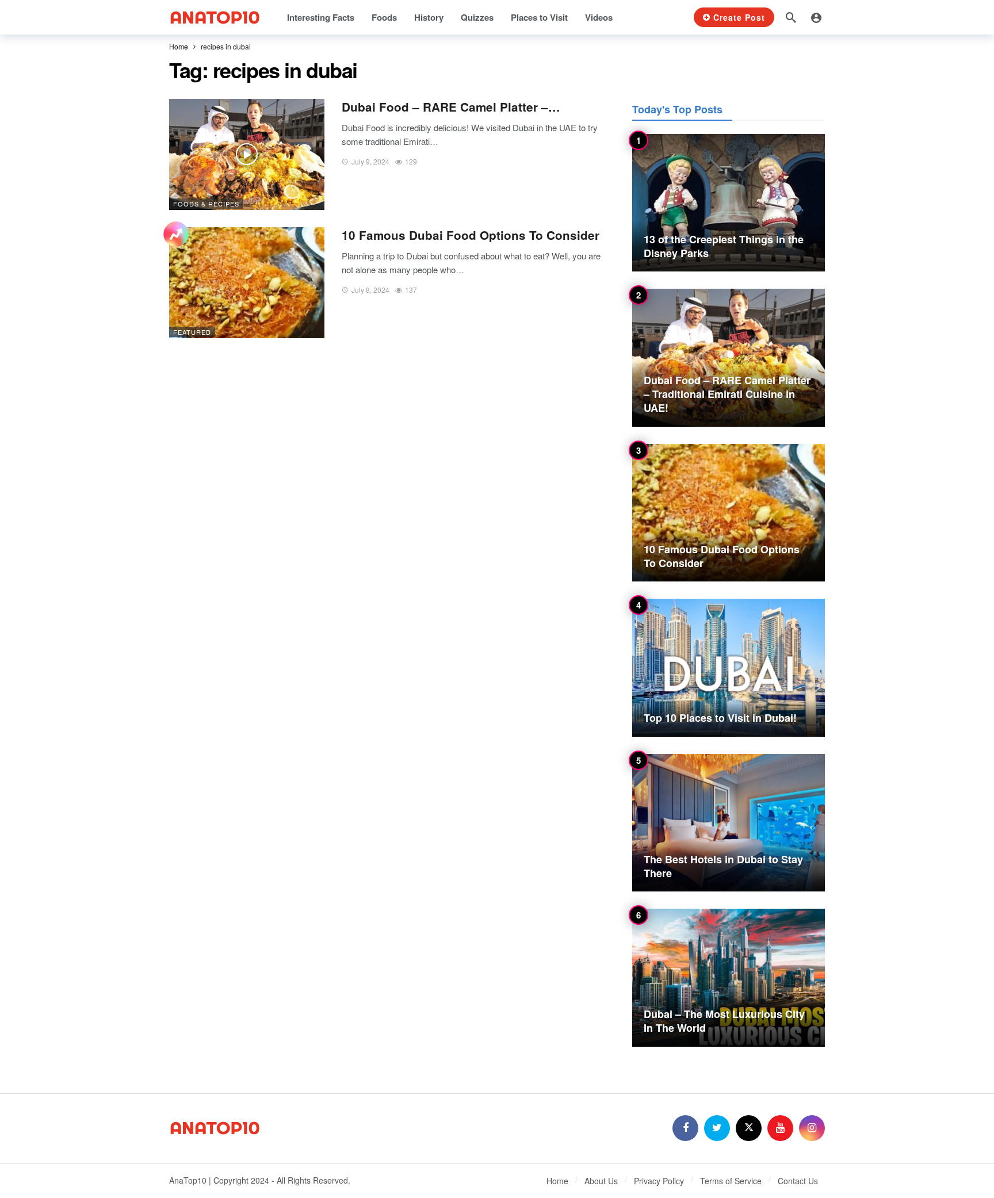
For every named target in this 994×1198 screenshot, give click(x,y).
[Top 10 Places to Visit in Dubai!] (728, 668)
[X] (749, 1128)
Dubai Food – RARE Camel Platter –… (451, 106)
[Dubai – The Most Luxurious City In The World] (728, 978)
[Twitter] (717, 1128)
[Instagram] (812, 1128)
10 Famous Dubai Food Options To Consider (470, 235)
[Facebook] (685, 1128)
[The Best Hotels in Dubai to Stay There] (728, 823)
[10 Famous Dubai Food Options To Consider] (246, 282)
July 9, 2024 (370, 161)
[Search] (791, 17)
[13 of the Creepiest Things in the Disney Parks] (728, 203)
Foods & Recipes (206, 203)
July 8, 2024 (370, 289)
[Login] (816, 17)
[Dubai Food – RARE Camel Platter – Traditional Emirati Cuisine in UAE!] (246, 154)
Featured (192, 331)
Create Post (739, 17)
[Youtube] (780, 1128)
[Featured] (176, 235)
